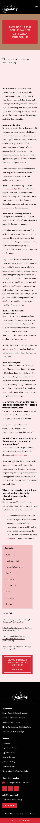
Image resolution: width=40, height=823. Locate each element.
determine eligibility (13, 189)
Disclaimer (26, 814)
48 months (11, 538)
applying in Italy (20, 455)
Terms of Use (18, 814)
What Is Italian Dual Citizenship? (13, 732)
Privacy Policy (9, 814)
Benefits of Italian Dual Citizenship (13, 718)
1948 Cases (6, 743)
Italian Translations (8, 766)
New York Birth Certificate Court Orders (15, 771)
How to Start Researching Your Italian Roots (16, 727)
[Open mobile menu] (36, 7)
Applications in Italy (8, 752)
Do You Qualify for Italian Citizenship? (14, 713)
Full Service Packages (9, 762)
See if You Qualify (20, 820)
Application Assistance (9, 748)
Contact (32, 814)
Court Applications (8, 757)
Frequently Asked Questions (11, 722)
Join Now (9, 805)
